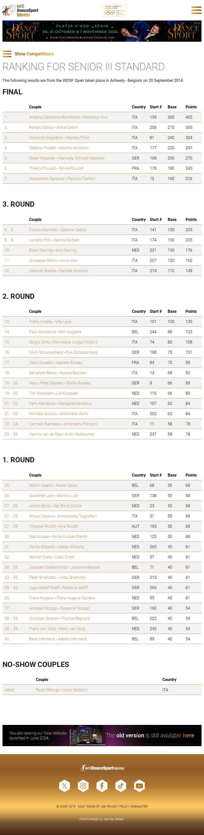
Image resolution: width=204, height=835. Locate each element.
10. (7, 250)
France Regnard (76, 618)
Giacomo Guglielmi (46, 137)
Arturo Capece (41, 515)
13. (7, 321)
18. (7, 372)
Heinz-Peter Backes (46, 382)
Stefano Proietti (42, 147)
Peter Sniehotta (42, 577)
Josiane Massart (85, 567)
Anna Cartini (67, 127)
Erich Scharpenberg (46, 352)
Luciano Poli (40, 239)
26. (7, 495)
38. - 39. (11, 618)
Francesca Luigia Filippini (75, 341)
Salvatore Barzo (43, 372)
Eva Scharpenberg (82, 352)
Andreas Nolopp (43, 608)
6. (6, 168)
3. (6, 137)
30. (7, 536)
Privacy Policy (118, 806)
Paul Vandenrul (42, 331)
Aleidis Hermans (72, 638)
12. (7, 270)
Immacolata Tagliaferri (77, 515)
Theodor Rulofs (42, 526)
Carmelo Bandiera (44, 423)
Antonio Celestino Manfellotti (54, 117)
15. (7, 341)
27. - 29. (11, 505)
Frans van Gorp (42, 628)
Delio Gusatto (41, 362)
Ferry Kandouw (42, 403)
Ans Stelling (66, 250)
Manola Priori (78, 137)
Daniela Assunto (73, 270)
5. (6, 158)
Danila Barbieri (67, 239)
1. (6, 117)
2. (6, 127)
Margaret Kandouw (75, 403)
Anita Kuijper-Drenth (70, 536)
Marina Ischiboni (74, 147)
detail (9, 689)
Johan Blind (39, 505)
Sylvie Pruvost (71, 168)
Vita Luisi (63, 321)
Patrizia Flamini (81, 178)
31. (7, 546)
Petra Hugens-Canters (76, 597)
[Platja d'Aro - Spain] (102, 31)
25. (7, 485)
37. (7, 608)
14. (7, 331)
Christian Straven (44, 618)
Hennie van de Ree (45, 434)
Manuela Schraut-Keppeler (81, 158)
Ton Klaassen (41, 393)
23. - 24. (11, 423)
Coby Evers (64, 556)
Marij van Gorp (72, 628)
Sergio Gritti (39, 341)
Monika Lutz (67, 495)
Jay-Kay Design (113, 819)
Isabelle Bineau (69, 362)
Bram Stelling (40, 250)
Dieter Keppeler (42, 158)
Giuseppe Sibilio (43, 260)
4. (6, 147)
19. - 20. (11, 382)
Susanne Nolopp (74, 608)
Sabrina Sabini (73, 229)
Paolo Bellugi (47, 689)
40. (7, 638)
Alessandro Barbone (46, 178)
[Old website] (102, 735)
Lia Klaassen (67, 393)
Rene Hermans (42, 638)
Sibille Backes (78, 382)
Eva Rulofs (68, 526)
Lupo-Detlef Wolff (44, 587)
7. (6, 178)
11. (7, 260)
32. (7, 556)
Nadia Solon (66, 485)
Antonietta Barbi (74, 413)
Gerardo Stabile (42, 270)
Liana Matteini (74, 689)
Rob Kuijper (39, 536)
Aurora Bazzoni (73, 372)
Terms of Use (96, 806)
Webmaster (139, 806)
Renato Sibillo (41, 127)
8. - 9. (9, 229)
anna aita (68, 260)
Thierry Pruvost (42, 168)
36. (7, 597)
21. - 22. (11, 403)
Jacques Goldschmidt (48, 567)
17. (7, 362)
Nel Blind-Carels (67, 505)
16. (7, 352)
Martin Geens (40, 485)
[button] (102, 54)
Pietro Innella (40, 321)
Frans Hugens (41, 597)
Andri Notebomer (79, 434)
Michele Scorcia (43, 413)
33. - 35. (11, 567)
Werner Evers (40, 556)
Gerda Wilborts (71, 546)
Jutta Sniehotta (72, 577)
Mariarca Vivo (95, 117)
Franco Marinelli (43, 229)
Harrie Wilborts (42, 546)
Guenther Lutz (41, 495)
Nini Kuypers (70, 331)
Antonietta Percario (80, 423)
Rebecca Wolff (75, 587)
